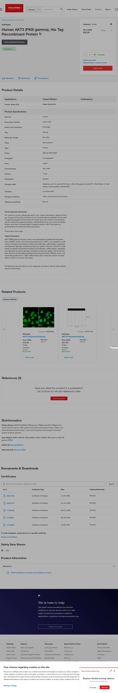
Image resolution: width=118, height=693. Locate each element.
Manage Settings (10, 686)
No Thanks (93, 687)
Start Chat (105, 687)
